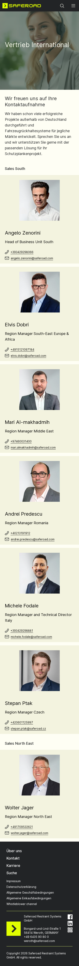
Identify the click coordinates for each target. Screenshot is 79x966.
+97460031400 (21, 441)
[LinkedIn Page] (70, 923)
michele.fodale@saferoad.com (31, 636)
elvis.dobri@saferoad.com (28, 355)
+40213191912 (20, 533)
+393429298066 (22, 252)
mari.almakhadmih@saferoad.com (33, 447)
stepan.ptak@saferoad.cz (28, 728)
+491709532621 (22, 827)
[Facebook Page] (70, 916)
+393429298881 (22, 630)
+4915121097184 (22, 349)
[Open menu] (73, 5)
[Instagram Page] (70, 929)
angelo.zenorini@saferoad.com (32, 258)
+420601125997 (22, 722)
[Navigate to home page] (21, 5)
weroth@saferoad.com (39, 941)
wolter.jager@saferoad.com (29, 833)
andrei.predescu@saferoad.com (32, 539)
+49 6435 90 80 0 (36, 936)
